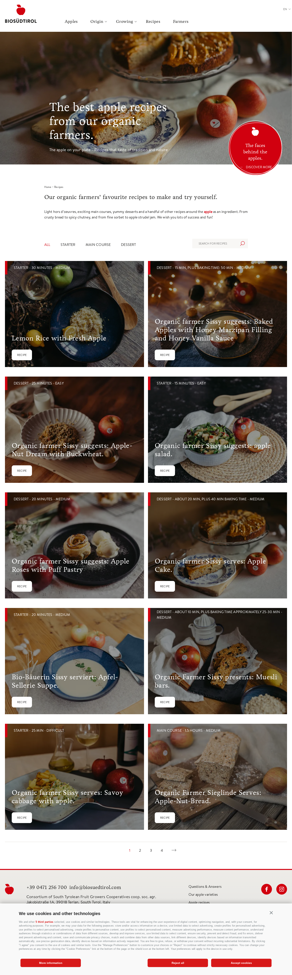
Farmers (181, 21)
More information (50, 962)
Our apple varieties (203, 894)
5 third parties (44, 921)
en (285, 9)
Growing (124, 21)
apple (208, 211)
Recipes (153, 21)
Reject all (178, 962)
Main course (98, 244)
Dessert (128, 244)
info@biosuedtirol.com (95, 887)
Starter (68, 244)
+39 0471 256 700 (46, 887)
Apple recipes (199, 902)
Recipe (22, 355)
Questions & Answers (205, 886)
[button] (271, 913)
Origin (96, 21)
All (47, 244)
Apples (71, 21)
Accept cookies (241, 962)
